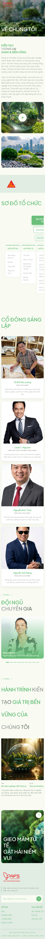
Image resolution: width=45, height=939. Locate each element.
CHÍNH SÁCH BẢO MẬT (10, 936)
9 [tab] (37, 662)
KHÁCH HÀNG (7, 923)
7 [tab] (30, 662)
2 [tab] (11, 662)
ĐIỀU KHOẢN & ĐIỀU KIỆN (33, 936)
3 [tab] (15, 662)
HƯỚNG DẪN (6, 915)
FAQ (2, 911)
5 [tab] (22, 662)
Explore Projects (34, 164)
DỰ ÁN (34, 915)
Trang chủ (5, 23)
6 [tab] (26, 662)
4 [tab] (18, 662)
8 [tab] (33, 662)
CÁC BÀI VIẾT (37, 919)
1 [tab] (7, 662)
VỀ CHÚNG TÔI (38, 911)
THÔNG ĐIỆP (6, 919)
